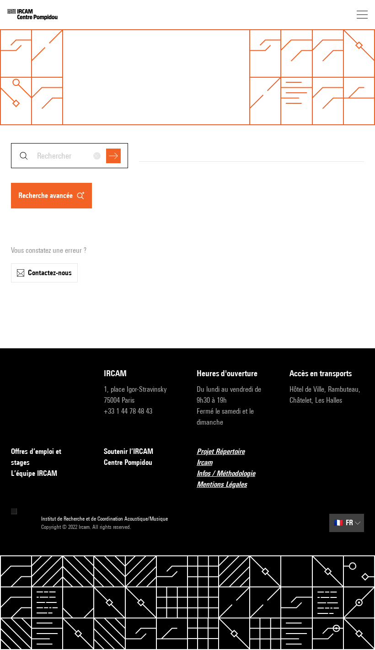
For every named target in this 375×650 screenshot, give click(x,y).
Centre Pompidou (128, 462)
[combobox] (69, 155)
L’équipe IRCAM (34, 473)
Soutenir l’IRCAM (128, 451)
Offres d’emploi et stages (36, 457)
